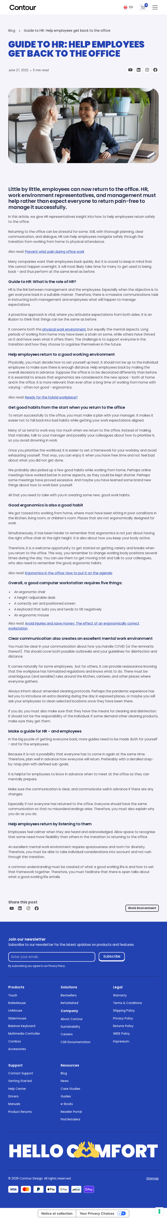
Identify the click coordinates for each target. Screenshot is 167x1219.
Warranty (120, 995)
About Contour (72, 1019)
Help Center (17, 1089)
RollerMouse (17, 1003)
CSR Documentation (75, 1042)
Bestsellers (69, 995)
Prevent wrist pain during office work (54, 251)
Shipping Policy (124, 1011)
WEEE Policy (121, 1034)
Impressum (121, 1041)
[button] (128, 7)
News (64, 1081)
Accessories (17, 1049)
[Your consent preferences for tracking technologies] (159, 1211)
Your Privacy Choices (97, 1213)
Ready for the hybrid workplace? (51, 397)
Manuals (14, 1104)
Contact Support (20, 1073)
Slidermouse (17, 1018)
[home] (22, 7)
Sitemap (152, 1178)
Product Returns (20, 1112)
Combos (14, 1041)
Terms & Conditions (127, 1003)
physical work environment (64, 329)
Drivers (13, 1096)
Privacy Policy (123, 1018)
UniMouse (15, 1011)
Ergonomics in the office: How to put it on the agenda (68, 573)
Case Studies (70, 1089)
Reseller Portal (71, 1112)
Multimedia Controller (24, 1034)
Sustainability (70, 1027)
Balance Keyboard (21, 1026)
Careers (67, 1034)
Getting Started (20, 1081)
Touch (12, 995)
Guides (66, 1096)
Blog (64, 1073)
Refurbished (69, 1003)
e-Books (67, 1104)
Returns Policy (123, 1026)
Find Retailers (70, 1119)
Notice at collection (57, 1213)
